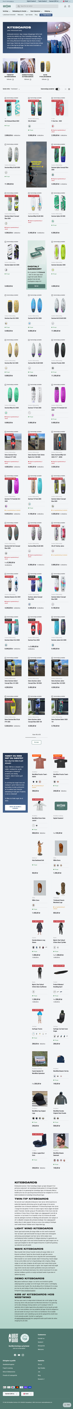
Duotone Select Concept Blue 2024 (12, 217)
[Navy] (55, 1076)
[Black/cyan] (37, 1034)
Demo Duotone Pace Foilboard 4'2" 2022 (11, 456)
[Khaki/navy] (43, 1034)
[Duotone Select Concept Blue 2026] (59, 584)
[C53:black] (53, 368)
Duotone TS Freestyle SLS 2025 (12, 500)
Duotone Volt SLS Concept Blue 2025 (12, 547)
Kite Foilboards (45, 75)
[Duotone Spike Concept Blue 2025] (59, 154)
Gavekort (40, 1342)
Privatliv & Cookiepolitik (10, 1375)
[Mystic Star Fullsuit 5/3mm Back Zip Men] (61, 927)
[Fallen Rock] (58, 1118)
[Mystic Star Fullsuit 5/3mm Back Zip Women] (39, 972)
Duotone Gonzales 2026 (58, 265)
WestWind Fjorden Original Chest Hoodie (59, 1112)
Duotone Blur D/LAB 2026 (35, 363)
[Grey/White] (58, 992)
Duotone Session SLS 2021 (13, 597)
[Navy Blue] (33, 782)
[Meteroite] (55, 1160)
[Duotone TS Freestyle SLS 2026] (59, 394)
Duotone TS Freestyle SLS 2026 (59, 409)
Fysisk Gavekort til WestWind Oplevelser (38, 1072)
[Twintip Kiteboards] (10, 65)
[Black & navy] (61, 1036)
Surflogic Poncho (37, 1029)
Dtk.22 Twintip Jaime (57, 546)
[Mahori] (64, 1036)
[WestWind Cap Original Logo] (39, 1098)
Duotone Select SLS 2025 (12, 640)
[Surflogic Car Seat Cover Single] (61, 1016)
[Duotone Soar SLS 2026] (13, 305)
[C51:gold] (53, 506)
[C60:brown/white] (6, 553)
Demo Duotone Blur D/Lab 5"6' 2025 (12, 721)
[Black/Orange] (55, 992)
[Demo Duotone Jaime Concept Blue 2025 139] (36, 706)
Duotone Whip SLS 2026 (12, 408)
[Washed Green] (61, 1160)
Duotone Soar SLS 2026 (12, 318)
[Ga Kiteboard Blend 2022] (13, 108)
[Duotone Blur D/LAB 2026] (36, 350)
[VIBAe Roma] (61, 848)
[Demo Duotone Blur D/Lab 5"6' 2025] (13, 706)
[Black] (55, 947)
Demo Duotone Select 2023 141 (59, 721)
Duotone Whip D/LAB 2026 (12, 167)
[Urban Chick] (37, 782)
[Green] (40, 1118)
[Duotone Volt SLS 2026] (36, 305)
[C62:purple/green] (6, 413)
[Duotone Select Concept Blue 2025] (59, 486)
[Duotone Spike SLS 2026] (13, 252)
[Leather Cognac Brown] (55, 865)
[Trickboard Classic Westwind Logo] (61, 888)
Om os (40, 1364)
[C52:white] (29, 413)
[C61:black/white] (6, 172)
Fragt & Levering (8, 1368)
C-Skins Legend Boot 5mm (38, 1154)
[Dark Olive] (58, 947)
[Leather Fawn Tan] (61, 865)
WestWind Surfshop (13, 1402)
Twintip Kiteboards (10, 75)
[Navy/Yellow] (40, 1034)
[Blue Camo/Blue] (37, 947)
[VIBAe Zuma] (39, 888)
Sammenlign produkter (47, 89)
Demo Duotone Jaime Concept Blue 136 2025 (35, 682)
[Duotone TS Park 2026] (36, 394)
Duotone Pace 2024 (34, 640)
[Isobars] (58, 1036)
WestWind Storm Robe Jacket (38, 819)
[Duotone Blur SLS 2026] (13, 350)
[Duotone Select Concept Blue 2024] (13, 203)
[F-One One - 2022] (59, 108)
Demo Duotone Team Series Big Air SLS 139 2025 (36, 456)
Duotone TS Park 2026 (34, 408)
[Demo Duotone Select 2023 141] (59, 706)
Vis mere (36, 742)
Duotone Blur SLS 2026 (11, 363)
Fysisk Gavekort (42, 1)
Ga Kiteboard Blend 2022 (12, 121)
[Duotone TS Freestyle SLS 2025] (13, 486)
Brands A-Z (41, 1379)
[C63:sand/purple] (6, 368)
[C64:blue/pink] (29, 323)
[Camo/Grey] (40, 947)
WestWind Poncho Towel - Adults (39, 776)
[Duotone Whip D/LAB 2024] (36, 203)
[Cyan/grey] (33, 1034)
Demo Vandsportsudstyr (28, 1291)
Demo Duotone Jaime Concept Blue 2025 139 (35, 721)
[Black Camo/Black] (33, 947)
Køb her (36, 286)
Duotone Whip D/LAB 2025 (35, 546)
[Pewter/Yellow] (61, 992)
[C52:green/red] (29, 126)
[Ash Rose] (40, 782)
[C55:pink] (53, 415)
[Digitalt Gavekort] (61, 806)
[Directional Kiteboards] (27, 65)
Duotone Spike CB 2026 (58, 216)
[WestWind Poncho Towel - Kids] (61, 762)
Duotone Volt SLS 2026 (34, 318)
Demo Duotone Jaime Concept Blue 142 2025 (58, 682)
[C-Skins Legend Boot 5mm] (39, 1140)
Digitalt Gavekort (31, 1)
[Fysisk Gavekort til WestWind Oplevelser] (39, 1058)
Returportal (41, 1346)
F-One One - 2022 (56, 121)
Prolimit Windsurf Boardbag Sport (58, 986)
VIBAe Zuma (35, 900)
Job (39, 1372)
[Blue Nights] (58, 1160)
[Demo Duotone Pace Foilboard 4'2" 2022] (13, 441)
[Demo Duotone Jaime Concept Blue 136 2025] (36, 668)
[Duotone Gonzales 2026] (59, 252)
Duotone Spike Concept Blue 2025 (59, 169)
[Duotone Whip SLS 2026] (13, 394)
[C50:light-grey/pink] (53, 551)
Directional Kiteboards (28, 75)
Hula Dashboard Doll (38, 860)
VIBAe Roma (56, 860)
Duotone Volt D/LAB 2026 (58, 318)
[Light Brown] (58, 1076)
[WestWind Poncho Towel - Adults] (39, 762)
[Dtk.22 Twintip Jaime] (59, 533)
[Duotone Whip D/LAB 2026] (13, 154)
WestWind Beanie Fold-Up (60, 1071)
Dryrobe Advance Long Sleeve (38, 941)
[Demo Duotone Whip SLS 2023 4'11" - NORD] (59, 441)
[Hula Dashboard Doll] (39, 848)
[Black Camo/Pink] (43, 947)
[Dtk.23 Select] (36, 108)
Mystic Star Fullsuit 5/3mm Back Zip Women (39, 986)
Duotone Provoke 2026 (58, 363)
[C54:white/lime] (6, 223)
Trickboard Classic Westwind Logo (58, 901)
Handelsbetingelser (8, 1364)
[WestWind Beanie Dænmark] (61, 1140)
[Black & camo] (55, 1036)
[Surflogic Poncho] (39, 1016)
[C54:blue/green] (6, 645)
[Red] (53, 126)
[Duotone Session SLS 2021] (13, 584)
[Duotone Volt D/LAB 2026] (59, 305)
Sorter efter (6, 89)
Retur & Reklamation (9, 1372)
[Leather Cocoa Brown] (58, 865)
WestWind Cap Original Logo (38, 1112)
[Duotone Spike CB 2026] (59, 203)
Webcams (20, 15)
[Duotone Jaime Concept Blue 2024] (36, 584)
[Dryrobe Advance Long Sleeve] (39, 927)
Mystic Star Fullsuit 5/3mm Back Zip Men (59, 941)
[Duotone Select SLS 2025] (13, 627)
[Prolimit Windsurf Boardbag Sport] (61, 972)
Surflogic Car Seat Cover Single (60, 1030)
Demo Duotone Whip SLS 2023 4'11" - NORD (58, 456)
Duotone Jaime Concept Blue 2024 (35, 598)
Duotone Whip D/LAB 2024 (35, 216)
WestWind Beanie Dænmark (58, 1154)
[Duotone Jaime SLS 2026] (59, 627)
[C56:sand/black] (6, 323)
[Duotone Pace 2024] (36, 627)
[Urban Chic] (55, 1118)
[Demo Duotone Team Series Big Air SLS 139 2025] (36, 441)
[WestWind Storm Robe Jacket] (39, 806)
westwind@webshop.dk (16, 48)
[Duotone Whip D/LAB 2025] (36, 533)
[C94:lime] (53, 270)
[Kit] (33, 825)
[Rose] (61, 1076)
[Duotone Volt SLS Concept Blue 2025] (13, 533)
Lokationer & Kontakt (9, 15)
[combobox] (37, 6)
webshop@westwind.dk (23, 1318)
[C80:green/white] (53, 221)
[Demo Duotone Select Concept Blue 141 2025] (13, 668)
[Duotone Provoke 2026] (59, 350)
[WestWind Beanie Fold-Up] (61, 1058)
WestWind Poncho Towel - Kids (61, 776)
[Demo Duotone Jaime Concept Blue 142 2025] (59, 668)
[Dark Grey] (37, 825)
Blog (36, 15)
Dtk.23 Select (32, 121)
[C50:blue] (29, 604)
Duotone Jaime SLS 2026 (58, 640)
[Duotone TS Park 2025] (36, 486)
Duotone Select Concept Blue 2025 (58, 500)
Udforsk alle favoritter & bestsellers (15, 807)
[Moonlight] (43, 1118)
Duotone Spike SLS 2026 (12, 265)
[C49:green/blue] (53, 175)
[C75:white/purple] (6, 270)
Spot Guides (29, 15)
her (44, 1224)
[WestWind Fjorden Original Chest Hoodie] (61, 1098)
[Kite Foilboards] (45, 65)
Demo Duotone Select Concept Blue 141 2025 (11, 682)
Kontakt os (41, 1338)
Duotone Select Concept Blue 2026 (58, 598)
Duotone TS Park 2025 (34, 499)
